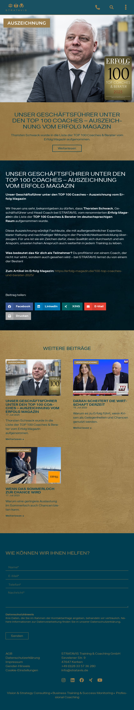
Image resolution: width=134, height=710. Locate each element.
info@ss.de (74, 670)
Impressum (14, 662)
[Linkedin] (72, 680)
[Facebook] (82, 680)
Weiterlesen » (15, 439)
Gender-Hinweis (18, 666)
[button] (111, 7)
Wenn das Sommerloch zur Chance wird (30, 490)
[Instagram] (63, 680)
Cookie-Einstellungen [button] (22, 670)
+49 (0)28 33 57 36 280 (78, 666)
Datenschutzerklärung (23, 657)
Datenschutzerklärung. (105, 621)
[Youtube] (100, 680)
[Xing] (91, 680)
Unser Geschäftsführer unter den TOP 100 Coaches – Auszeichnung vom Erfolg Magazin (32, 406)
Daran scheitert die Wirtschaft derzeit (100, 402)
